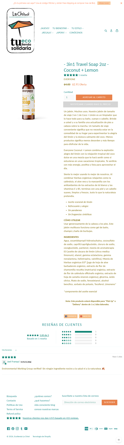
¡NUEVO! (45, 28)
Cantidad (68, 92)
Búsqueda (12, 396)
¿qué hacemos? (42, 401)
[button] (71, 75)
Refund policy (13, 414)
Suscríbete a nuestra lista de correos (80, 396)
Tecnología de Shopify (42, 437)
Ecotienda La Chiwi (22, 437)
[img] (9, 357)
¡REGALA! (48, 32)
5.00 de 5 (44, 335)
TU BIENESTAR (61, 28)
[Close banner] (121, 3)
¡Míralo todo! (104, 3)
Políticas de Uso (15, 405)
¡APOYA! (62, 32)
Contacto (11, 401)
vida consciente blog (44, 405)
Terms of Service (15, 409)
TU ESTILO (78, 28)
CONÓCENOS (76, 33)
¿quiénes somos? (43, 396)
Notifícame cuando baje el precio (90, 104)
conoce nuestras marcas (46, 409)
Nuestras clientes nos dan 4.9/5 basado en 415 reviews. (51, 418)
